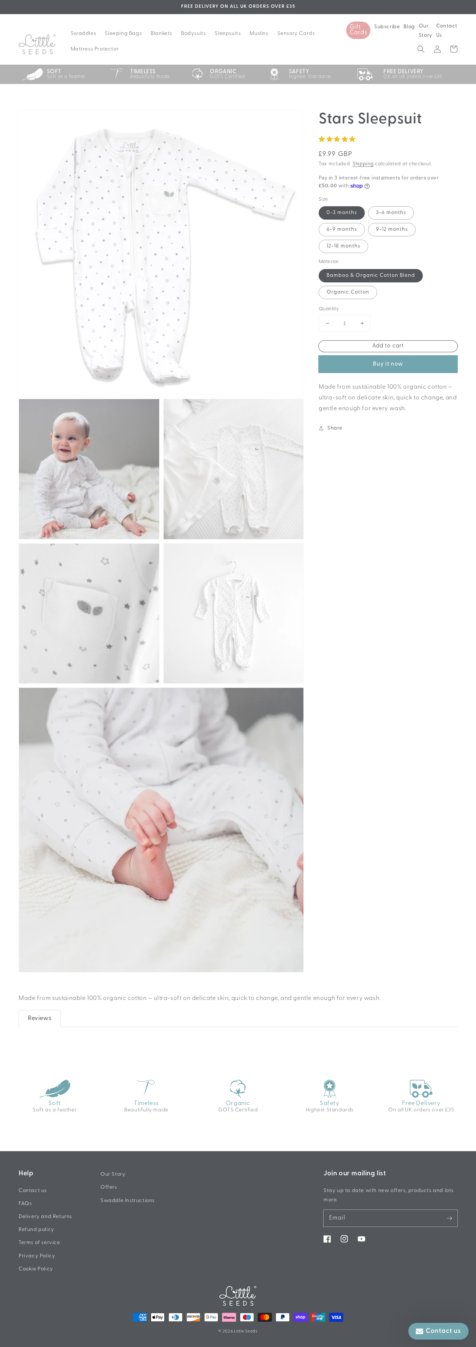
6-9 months (342, 229)
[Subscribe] (449, 1218)
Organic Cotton (348, 292)
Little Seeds (245, 1332)
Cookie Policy (36, 1269)
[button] (421, 49)
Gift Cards (358, 30)
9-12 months (392, 229)
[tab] (40, 1018)
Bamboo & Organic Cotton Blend (371, 275)
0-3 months (342, 213)
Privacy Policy (37, 1256)
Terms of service (39, 1243)
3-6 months (391, 213)
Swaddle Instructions (127, 1201)
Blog (409, 27)
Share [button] (334, 428)
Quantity (329, 309)
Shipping (363, 164)
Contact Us (446, 30)
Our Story (425, 30)
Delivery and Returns (45, 1217)
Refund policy (36, 1230)
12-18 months (343, 246)
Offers (108, 1187)
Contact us (33, 1191)
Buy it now (388, 364)
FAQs (25, 1204)
